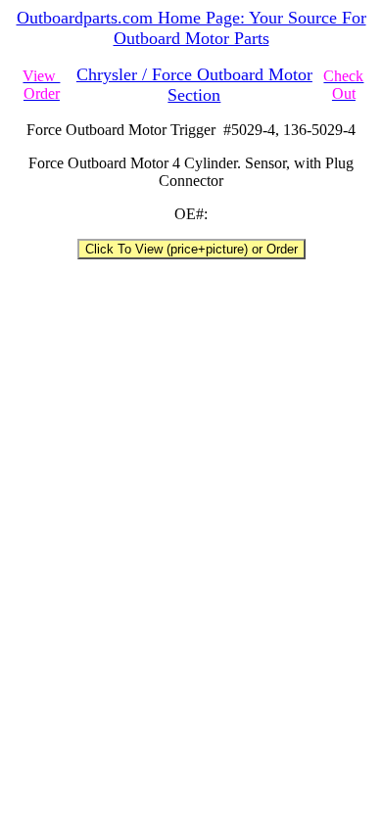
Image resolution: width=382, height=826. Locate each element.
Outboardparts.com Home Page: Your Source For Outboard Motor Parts (191, 28)
